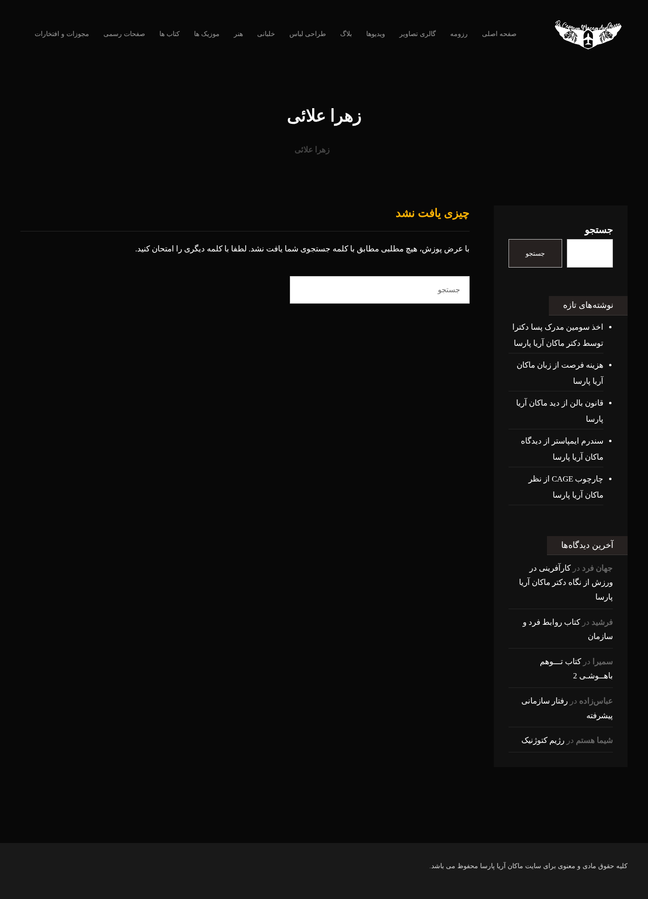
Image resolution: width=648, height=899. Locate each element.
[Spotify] (305, 824)
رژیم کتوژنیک (543, 740)
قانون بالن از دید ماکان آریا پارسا (559, 411)
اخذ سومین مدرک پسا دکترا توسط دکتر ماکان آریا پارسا (557, 335)
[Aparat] (342, 824)
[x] (324, 824)
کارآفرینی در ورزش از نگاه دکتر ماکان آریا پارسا (566, 583)
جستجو (599, 229)
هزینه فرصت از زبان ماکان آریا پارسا (560, 373)
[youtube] (361, 824)
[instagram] (380, 824)
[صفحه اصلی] (350, 149)
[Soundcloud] (286, 824)
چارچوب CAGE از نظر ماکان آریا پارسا (565, 487)
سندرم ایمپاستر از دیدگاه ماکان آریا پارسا (562, 449)
